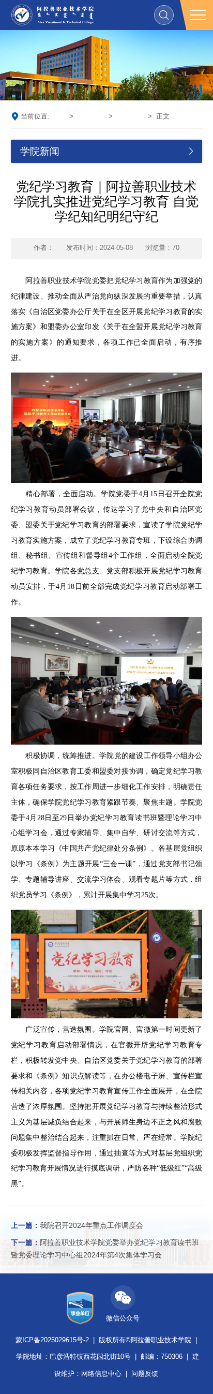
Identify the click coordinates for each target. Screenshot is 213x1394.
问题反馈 (144, 1373)
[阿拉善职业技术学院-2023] (52, 15)
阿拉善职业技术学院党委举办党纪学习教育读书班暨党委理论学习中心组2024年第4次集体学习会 (105, 1249)
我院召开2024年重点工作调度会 (77, 1225)
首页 (58, 116)
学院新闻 (91, 116)
